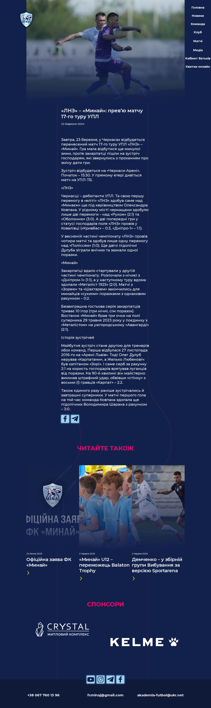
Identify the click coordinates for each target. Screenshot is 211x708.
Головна (197, 7)
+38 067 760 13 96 (43, 695)
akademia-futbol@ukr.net (160, 695)
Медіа (198, 50)
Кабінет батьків (198, 58)
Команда (198, 24)
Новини (198, 15)
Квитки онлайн (198, 66)
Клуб (198, 32)
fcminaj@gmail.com (105, 695)
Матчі (197, 41)
